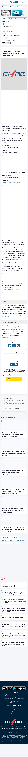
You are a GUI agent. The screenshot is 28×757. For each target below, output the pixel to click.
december (4, 540)
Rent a (24, 18)
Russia (10, 543)
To (2, 24)
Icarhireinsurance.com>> (11, 289)
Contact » (14, 711)
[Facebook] (9, 345)
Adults (3, 31)
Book (4, 18)
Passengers (5, 29)
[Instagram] (14, 345)
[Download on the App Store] (12, 364)
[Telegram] (18, 345)
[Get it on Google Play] (16, 364)
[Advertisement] (14, 108)
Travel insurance (10, 322)
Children (4, 35)
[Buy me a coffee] (25, 1)
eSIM (5, 302)
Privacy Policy (3, 738)
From (3, 21)
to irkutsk (16, 543)
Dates (3, 26)
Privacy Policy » (14, 709)
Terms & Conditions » (14, 707)
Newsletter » (14, 713)
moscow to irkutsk (20, 540)
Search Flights (6, 42)
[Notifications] (22, 1)
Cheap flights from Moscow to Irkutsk (11, 537)
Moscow (11, 540)
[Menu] (2, 1)
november (4, 543)
